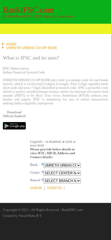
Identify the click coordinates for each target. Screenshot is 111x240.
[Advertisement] (69, 122)
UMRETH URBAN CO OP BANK (31, 48)
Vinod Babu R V (30, 216)
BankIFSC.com (28, 9)
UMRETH (54, 188)
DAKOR (36, 188)
